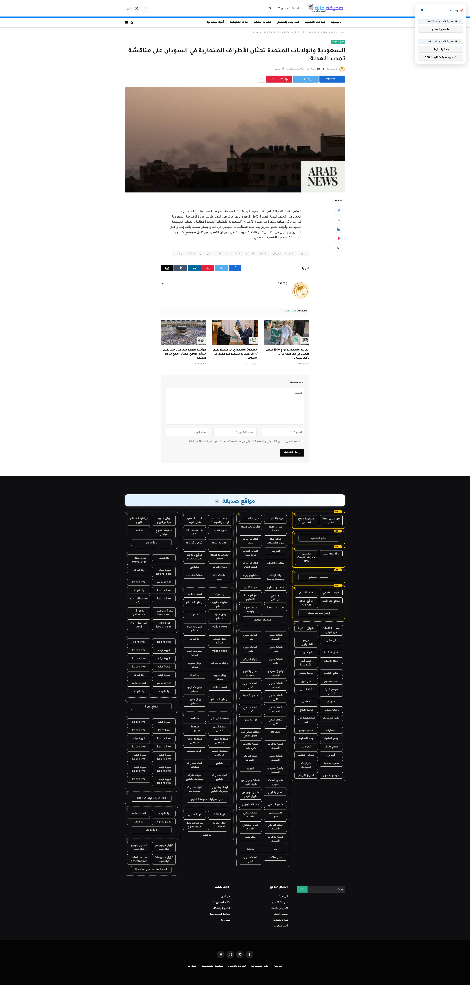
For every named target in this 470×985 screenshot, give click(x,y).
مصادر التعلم (262, 22)
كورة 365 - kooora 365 (163, 624)
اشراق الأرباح (306, 775)
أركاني (331, 754)
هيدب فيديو (306, 730)
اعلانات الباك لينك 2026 (250, 564)
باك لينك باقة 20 (194, 532)
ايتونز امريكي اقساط (250, 757)
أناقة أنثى (306, 689)
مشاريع (194, 566)
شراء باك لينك (275, 518)
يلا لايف (207, 834)
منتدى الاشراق (275, 563)
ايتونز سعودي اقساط (275, 673)
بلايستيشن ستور (275, 814)
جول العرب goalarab (219, 824)
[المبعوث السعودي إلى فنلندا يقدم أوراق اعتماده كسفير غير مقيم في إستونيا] (235, 332)
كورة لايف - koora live (164, 756)
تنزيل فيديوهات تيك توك (163, 859)
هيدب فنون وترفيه (250, 609)
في (200, 254)
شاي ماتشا (275, 857)
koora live (139, 582)
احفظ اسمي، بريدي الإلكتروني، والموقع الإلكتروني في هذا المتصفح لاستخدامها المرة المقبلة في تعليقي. (243, 441)
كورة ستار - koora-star (138, 559)
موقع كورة (151, 706)
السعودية (290, 254)
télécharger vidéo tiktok (151, 869)
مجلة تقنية (250, 587)
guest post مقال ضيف (194, 520)
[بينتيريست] (338, 238)
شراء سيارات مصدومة (194, 789)
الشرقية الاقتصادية (306, 662)
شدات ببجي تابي (250, 648)
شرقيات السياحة (306, 765)
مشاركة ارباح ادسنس (306, 520)
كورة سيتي (194, 814)
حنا (275, 849)
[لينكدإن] (338, 229)
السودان (277, 254)
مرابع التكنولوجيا (306, 642)
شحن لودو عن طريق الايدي (250, 794)
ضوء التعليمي (331, 592)
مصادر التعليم (275, 587)
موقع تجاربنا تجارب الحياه (195, 556)
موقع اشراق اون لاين (306, 602)
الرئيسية (336, 22)
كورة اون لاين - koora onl (164, 612)
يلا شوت (219, 594)
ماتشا (250, 849)
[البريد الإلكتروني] (338, 248)
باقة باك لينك (331, 553)
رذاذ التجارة (306, 738)
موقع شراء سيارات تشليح (194, 776)
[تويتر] (338, 220)
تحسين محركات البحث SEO (306, 557)
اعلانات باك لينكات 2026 (151, 798)
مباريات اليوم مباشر (220, 604)
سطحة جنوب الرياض (220, 752)
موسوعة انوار (331, 775)
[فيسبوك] (338, 210)
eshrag (320, 69)
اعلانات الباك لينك (250, 540)
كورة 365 (219, 814)
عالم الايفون (331, 672)
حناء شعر (250, 836)
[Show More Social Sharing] (261, 79)
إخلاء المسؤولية (221, 902)
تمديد (218, 254)
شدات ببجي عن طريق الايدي (250, 733)
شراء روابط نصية (275, 528)
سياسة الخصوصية (219, 913)
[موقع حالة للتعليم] (325, 8)
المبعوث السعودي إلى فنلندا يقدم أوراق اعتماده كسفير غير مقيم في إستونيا (235, 354)
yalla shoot (194, 594)
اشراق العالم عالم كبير (250, 552)
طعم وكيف (331, 746)
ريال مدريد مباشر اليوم (164, 520)
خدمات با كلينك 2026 (219, 556)
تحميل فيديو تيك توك (139, 847)
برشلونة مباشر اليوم (139, 520)
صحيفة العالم (262, 619)
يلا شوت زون (163, 821)
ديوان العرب (219, 566)
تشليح (219, 763)
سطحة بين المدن (219, 728)
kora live (139, 641)
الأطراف (304, 254)
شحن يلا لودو (275, 792)
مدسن (306, 701)
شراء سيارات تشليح (219, 776)
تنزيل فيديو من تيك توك (164, 847)
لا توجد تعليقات (294, 69)
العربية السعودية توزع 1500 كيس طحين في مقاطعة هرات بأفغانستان (287, 354)
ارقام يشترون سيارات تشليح (219, 789)
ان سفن (331, 640)
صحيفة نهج (331, 681)
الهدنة (239, 254)
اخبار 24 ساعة (275, 607)
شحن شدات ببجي (275, 782)
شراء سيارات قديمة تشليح (207, 799)
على (208, 254)
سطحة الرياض (220, 718)
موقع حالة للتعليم (250, 597)
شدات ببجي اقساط (275, 636)
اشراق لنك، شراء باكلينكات (275, 540)
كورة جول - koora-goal (163, 571)
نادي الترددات (331, 718)
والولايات (177, 254)
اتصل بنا (225, 919)
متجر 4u (275, 731)
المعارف (331, 730)
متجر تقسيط (250, 695)
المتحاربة (263, 254)
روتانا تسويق (331, 709)
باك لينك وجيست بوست (275, 577)
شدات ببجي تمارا (250, 636)
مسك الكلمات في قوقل (331, 630)
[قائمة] (126, 22)
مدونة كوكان (306, 672)
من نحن (225, 896)
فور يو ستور (250, 719)
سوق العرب (220, 530)
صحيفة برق (306, 592)
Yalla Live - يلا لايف (139, 600)
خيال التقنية (331, 652)
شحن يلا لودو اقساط (250, 673)
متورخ (331, 701)
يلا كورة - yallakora (139, 612)
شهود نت (306, 746)
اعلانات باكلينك (194, 575)
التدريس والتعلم (288, 22)
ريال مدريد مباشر (219, 616)
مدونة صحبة (331, 763)
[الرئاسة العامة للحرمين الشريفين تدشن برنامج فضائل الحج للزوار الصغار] (183, 332)
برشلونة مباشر (194, 602)
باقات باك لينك (250, 526)
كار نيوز (306, 681)
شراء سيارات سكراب (194, 764)
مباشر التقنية (306, 754)
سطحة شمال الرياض (220, 740)
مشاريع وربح (250, 575)
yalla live (151, 542)
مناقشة (191, 254)
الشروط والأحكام (221, 908)
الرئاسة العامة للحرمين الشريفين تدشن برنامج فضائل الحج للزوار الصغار (184, 354)
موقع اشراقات (331, 600)
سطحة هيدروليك (194, 728)
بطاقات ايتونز (250, 804)
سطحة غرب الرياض (194, 740)
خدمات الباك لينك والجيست (220, 520)
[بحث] (270, 8)
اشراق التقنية (306, 628)
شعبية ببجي (275, 804)
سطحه (194, 718)
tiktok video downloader (139, 859)
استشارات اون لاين (306, 719)
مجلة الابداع (306, 709)
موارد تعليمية (239, 22)
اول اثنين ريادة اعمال (331, 520)
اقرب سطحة (194, 750)
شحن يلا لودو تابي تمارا (250, 745)
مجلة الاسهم (331, 660)
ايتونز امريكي (250, 659)
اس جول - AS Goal (139, 624)
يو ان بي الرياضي (275, 597)
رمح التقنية (331, 738)
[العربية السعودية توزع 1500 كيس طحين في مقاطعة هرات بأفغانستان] (286, 332)
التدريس (275, 550)
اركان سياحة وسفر (319, 612)
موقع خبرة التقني (331, 691)
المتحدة (250, 254)
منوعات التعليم (315, 22)
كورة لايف (164, 650)
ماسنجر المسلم (318, 577)
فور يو (250, 768)
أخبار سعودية (215, 22)
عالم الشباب (318, 538)
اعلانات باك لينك (219, 577)
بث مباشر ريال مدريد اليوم (194, 824)
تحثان (228, 254)
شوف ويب (306, 652)
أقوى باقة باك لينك (194, 544)
